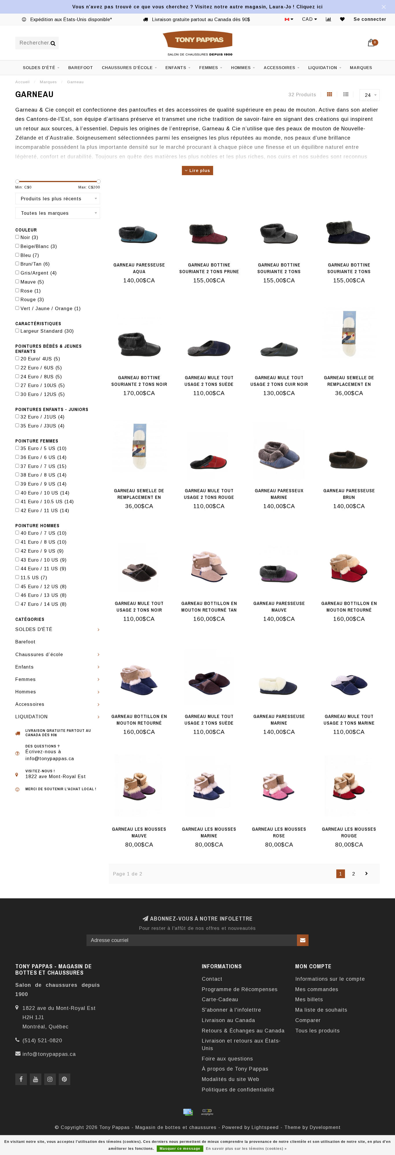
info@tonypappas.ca (49, 1054)
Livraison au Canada (228, 1020)
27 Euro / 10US (43, 385)
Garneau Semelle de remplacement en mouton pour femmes (139, 497)
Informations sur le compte (330, 979)
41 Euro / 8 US (44, 542)
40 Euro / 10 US (45, 492)
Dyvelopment (325, 1127)
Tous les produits (317, 1031)
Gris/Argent (39, 272)
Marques (361, 67)
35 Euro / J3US (43, 425)
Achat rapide (142, 263)
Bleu (30, 255)
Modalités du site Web (230, 1079)
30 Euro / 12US (43, 394)
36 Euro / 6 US (44, 457)
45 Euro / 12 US (44, 586)
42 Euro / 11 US (45, 510)
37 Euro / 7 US (44, 466)
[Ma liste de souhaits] (342, 19)
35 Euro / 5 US (44, 448)
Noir (29, 237)
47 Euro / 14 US (44, 604)
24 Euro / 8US (41, 376)
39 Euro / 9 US (44, 483)
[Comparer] (328, 19)
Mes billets (309, 999)
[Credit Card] (188, 1112)
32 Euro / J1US (43, 416)
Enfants (175, 67)
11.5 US (34, 577)
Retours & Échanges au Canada (243, 1031)
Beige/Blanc (39, 246)
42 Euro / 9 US (42, 551)
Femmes (208, 67)
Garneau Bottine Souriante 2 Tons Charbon (279, 271)
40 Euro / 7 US (44, 533)
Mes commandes (316, 989)
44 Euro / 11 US (44, 568)
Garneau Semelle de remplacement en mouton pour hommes (349, 384)
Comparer (308, 1020)
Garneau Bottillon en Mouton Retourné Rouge (349, 610)
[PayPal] (207, 1112)
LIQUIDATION (322, 67)
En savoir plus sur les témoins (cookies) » (246, 1149)
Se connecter (370, 19)
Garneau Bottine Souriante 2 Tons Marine (349, 271)
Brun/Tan (35, 263)
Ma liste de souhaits (321, 1010)
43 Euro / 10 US (44, 559)
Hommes (241, 67)
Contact (212, 979)
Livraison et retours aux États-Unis (241, 1044)
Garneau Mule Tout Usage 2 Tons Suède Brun (209, 723)
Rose (31, 290)
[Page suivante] (366, 873)
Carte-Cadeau (220, 999)
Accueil (22, 82)
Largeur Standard (47, 331)
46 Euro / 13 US (44, 595)
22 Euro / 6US (41, 367)
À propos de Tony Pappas (235, 1069)
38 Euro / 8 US (44, 474)
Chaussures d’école (127, 67)
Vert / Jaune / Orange (51, 308)
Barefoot (80, 67)
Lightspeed (265, 1127)
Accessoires (279, 67)
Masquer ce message (180, 1149)
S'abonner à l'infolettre (231, 1010)
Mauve (32, 281)
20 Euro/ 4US (40, 358)
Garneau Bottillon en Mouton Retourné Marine (139, 723)
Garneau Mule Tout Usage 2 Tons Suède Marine (209, 384)
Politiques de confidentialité (238, 1090)
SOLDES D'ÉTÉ (39, 67)
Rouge (32, 299)
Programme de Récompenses (240, 989)
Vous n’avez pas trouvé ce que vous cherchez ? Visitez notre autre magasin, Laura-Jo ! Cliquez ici (197, 6)
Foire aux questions (227, 1059)
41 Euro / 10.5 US (47, 501)
